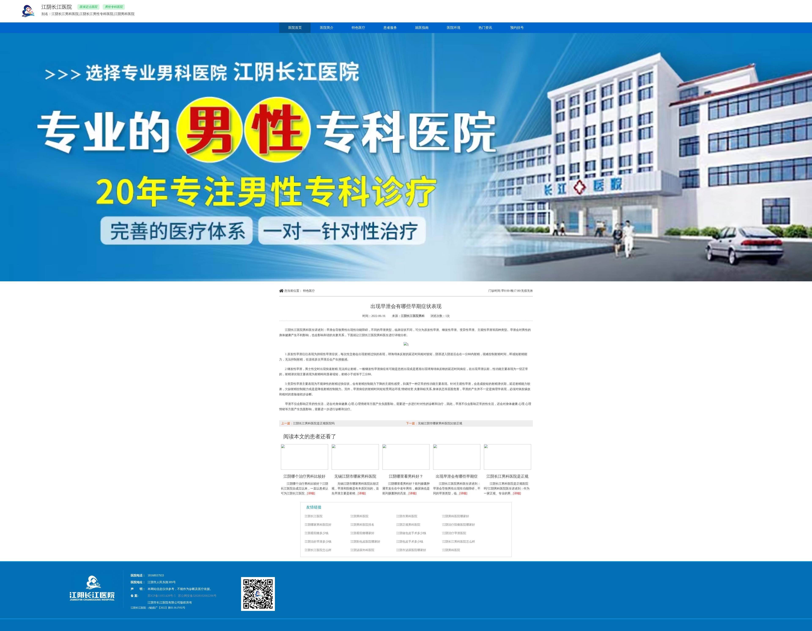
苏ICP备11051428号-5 (162, 595)
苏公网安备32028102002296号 (197, 595)
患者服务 (390, 27)
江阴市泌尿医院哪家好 (411, 550)
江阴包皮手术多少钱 (409, 541)
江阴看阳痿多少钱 (316, 533)
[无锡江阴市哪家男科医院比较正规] (355, 445)
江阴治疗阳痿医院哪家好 (458, 524)
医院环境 (453, 27)
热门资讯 (485, 27)
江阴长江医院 (313, 516)
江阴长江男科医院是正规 (507, 476)
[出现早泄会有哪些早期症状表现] (456, 445)
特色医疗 (358, 27)
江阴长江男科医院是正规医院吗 (314, 423)
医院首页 (295, 27)
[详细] (311, 493)
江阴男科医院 (359, 516)
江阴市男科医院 (406, 516)
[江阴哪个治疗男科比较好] (304, 445)
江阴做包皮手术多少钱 (411, 533)
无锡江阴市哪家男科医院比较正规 (440, 423)
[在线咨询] (406, 344)
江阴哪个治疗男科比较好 (304, 476)
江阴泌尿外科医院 (362, 550)
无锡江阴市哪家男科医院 (355, 476)
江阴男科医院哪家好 (455, 516)
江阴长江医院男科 (413, 316)
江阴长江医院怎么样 (318, 550)
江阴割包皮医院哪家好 (365, 541)
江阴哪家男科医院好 (318, 524)
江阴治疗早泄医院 (454, 533)
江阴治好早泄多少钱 (318, 541)
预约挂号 (517, 27)
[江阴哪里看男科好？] (406, 445)
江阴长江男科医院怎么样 (458, 541)
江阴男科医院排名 (362, 524)
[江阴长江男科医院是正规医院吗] (507, 445)
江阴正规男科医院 (408, 524)
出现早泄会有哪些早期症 (457, 476)
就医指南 (422, 27)
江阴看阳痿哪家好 (362, 533)
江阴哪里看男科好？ (406, 476)
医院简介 (326, 27)
